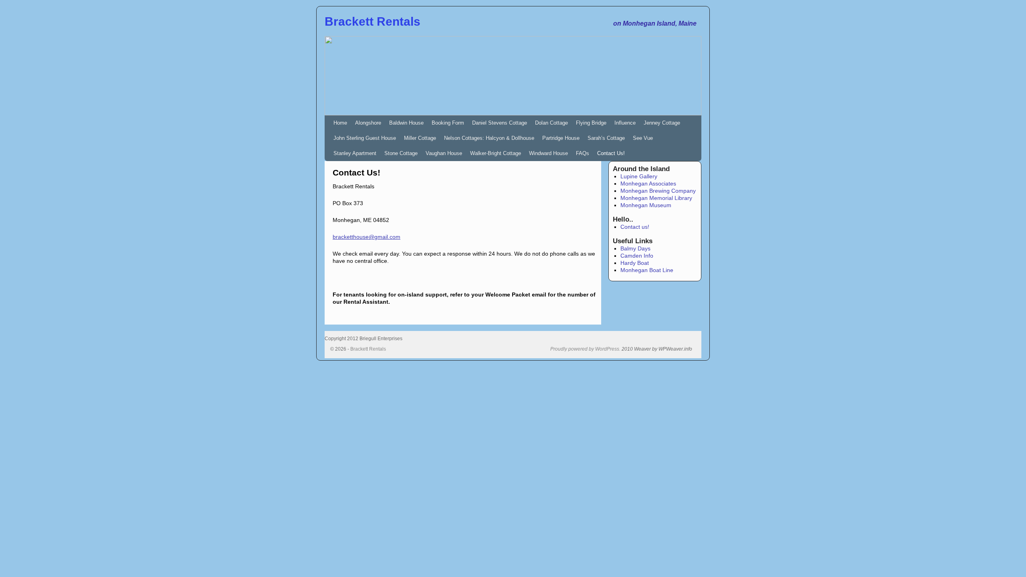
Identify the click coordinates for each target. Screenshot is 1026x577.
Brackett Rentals (372, 21)
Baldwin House (406, 123)
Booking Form (448, 123)
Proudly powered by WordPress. (585, 349)
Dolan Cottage (551, 123)
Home (340, 123)
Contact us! (634, 227)
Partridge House (561, 138)
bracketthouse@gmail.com (366, 237)
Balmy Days (635, 248)
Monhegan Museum (645, 205)
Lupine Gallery (638, 176)
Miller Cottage (420, 138)
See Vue (643, 138)
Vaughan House (444, 153)
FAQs (582, 153)
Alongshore (368, 123)
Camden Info (636, 255)
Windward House (548, 153)
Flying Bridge (591, 123)
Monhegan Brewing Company (658, 191)
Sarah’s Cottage (606, 138)
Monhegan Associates (648, 183)
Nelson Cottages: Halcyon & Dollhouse (489, 138)
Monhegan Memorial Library (656, 198)
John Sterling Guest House (364, 138)
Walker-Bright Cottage (495, 153)
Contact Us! (611, 153)
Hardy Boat (634, 263)
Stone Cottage (401, 153)
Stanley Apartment (354, 153)
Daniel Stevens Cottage (499, 123)
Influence (625, 123)
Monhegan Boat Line (646, 270)
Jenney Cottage (662, 123)
